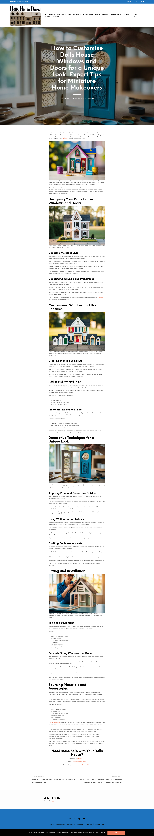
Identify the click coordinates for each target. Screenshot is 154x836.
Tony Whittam (66, 98)
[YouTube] (143, 1)
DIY (69, 14)
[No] (152, 833)
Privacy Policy (88, 824)
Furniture (76, 14)
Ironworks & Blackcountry (91, 14)
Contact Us (56, 16)
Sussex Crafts (71, 824)
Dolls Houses (49, 14)
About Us (97, 824)
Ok (116, 832)
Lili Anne (126, 14)
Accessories (60, 14)
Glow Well (105, 14)
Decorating (90, 98)
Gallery (47, 16)
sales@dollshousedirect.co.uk (23, 1)
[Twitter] (139, 1)
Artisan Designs (116, 14)
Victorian (65, 138)
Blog (103, 824)
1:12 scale (100, 297)
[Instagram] (141, 1)
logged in (54, 800)
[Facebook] (136, 1)
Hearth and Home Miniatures (57, 824)
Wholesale (129, 1)
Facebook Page (86, 764)
